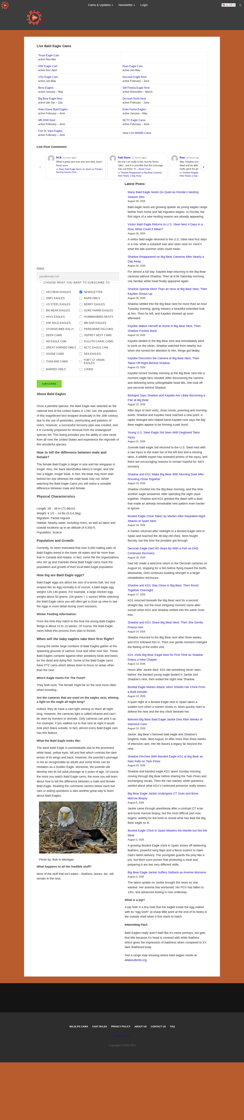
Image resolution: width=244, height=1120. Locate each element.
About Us (140, 1026)
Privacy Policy (120, 1026)
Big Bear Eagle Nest (50, 98)
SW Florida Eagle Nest (136, 87)
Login (144, 5)
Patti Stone (124, 157)
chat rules (99, 1026)
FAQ (172, 1026)
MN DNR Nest (46, 120)
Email (41, 268)
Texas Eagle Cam (48, 55)
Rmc (182, 157)
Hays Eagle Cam (132, 66)
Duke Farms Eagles (134, 109)
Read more (62, 165)
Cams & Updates (99, 5)
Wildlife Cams (78, 1026)
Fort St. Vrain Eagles (50, 131)
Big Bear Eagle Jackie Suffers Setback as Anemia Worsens (167, 872)
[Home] (5, 5)
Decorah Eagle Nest (134, 77)
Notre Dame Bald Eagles (53, 109)
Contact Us (158, 1026)
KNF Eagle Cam (48, 66)
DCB (59, 157)
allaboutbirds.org (136, 960)
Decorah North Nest (134, 98)
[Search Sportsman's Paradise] (240, 5)
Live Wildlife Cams (140, 133)
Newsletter (126, 5)
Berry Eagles (45, 87)
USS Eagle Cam (48, 77)
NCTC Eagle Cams (133, 120)
